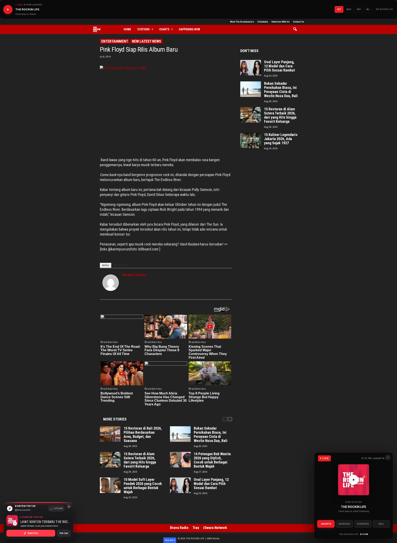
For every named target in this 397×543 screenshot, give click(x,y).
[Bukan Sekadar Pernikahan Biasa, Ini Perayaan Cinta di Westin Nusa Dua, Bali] (180, 434)
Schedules (262, 21)
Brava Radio (179, 527)
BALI (381, 524)
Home (127, 29)
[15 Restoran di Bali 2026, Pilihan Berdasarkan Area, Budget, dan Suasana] (110, 434)
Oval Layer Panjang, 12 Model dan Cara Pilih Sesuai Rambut (211, 484)
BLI (368, 9)
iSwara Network (215, 527)
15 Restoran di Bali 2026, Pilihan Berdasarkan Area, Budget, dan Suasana (143, 434)
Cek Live (63, 533)
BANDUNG (344, 524)
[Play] (7, 9)
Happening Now (189, 29)
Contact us (298, 21)
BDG (349, 9)
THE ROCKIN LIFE (384, 9)
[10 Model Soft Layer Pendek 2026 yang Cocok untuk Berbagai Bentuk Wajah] (110, 485)
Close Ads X (170, 540)
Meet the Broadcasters (242, 21)
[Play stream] (354, 480)
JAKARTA (326, 524)
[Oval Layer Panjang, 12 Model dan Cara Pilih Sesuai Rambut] (180, 485)
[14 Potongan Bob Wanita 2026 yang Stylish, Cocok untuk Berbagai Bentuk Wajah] (180, 459)
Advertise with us (280, 21)
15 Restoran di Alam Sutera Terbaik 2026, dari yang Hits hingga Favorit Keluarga (140, 460)
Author (105, 265)
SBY (359, 9)
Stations (143, 29)
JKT (339, 9)
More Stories (115, 419)
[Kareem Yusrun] (110, 282)
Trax (196, 527)
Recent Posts (121, 265)
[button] (296, 29)
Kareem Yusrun (133, 275)
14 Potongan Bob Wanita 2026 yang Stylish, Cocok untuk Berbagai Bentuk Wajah (212, 460)
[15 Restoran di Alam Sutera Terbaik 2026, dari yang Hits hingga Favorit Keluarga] (110, 459)
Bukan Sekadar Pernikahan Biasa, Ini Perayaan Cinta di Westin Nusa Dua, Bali (210, 434)
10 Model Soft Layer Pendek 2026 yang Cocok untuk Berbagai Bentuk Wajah (143, 486)
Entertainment (114, 41)
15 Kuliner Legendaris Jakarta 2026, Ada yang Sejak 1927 (281, 139)
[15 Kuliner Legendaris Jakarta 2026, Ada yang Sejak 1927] (250, 140)
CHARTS (164, 29)
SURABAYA (363, 524)
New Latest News (146, 41)
